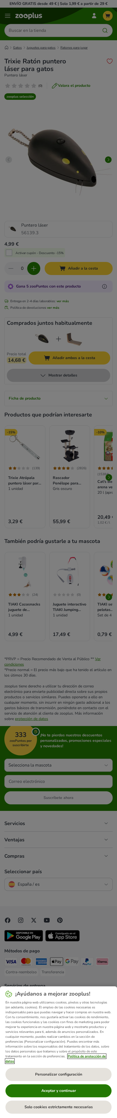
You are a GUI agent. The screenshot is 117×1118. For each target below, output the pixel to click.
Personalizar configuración (58, 1074)
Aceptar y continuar (58, 1090)
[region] (58, 1052)
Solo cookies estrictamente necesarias (58, 1107)
